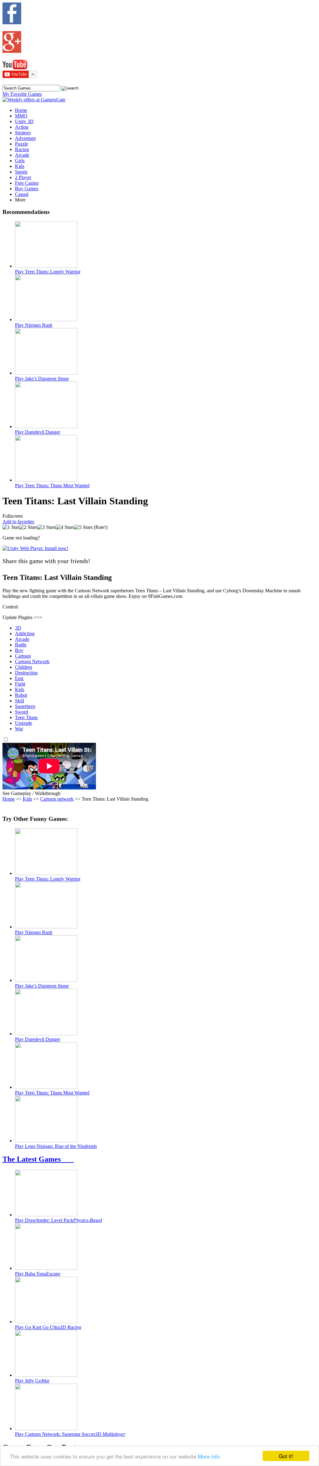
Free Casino (27, 183)
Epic (19, 678)
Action (21, 127)
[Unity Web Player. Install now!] (35, 548)
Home (21, 110)
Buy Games (26, 188)
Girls (20, 160)
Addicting (25, 633)
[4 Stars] (65, 527)
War (19, 728)
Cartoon (23, 656)
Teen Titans (26, 717)
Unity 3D (24, 121)
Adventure (25, 138)
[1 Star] (10, 527)
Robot (21, 695)
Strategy (23, 132)
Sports (21, 171)
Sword (21, 712)
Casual (21, 194)
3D (18, 628)
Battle (20, 644)
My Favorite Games (22, 94)
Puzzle (21, 143)
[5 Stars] (83, 527)
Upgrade (23, 723)
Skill (19, 700)
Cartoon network (57, 799)
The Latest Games (38, 1159)
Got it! (286, 1456)
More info (209, 1456)
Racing (22, 149)
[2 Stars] (28, 527)
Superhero (25, 706)
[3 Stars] (46, 527)
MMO (21, 115)
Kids (19, 166)
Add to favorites (18, 521)
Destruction (26, 672)
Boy (19, 650)
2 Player (23, 177)
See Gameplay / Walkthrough (31, 793)
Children (23, 667)
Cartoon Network (32, 661)
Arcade (22, 155)
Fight (20, 684)
